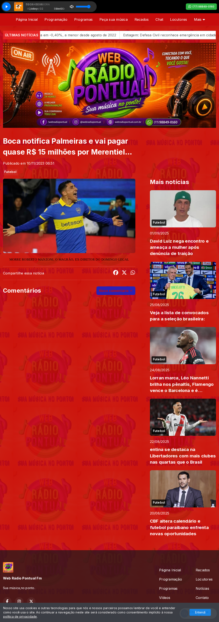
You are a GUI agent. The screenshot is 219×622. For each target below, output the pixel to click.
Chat (159, 19)
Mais (198, 19)
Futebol (10, 172)
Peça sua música (113, 19)
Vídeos (164, 597)
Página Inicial (27, 19)
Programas (83, 19)
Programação (55, 19)
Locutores (178, 19)
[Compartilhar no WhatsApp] (132, 273)
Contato (202, 597)
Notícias (202, 588)
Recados (142, 19)
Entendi (200, 612)
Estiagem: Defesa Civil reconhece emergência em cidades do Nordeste (142, 35)
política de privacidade (20, 616)
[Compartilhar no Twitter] (124, 273)
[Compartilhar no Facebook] (115, 273)
